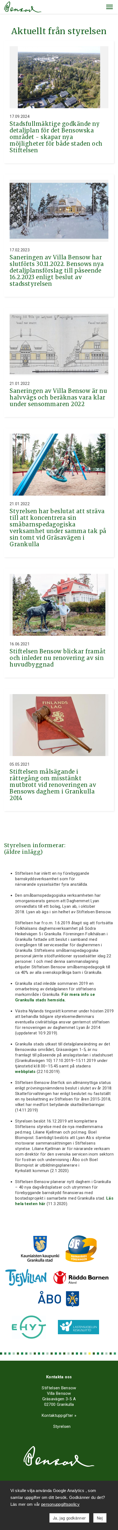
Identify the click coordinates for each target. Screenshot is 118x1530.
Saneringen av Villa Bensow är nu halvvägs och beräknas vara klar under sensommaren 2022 (58, 397)
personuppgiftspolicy (60, 1504)
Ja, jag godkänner (69, 1518)
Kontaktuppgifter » (59, 1415)
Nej (100, 1518)
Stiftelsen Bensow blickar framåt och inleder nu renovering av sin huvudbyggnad (58, 658)
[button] (109, 6)
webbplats (25, 1071)
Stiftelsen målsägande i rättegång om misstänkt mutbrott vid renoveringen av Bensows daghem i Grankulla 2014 (53, 784)
